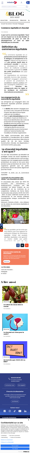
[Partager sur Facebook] (1, 224)
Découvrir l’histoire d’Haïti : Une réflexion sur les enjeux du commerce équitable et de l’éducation (15, 204)
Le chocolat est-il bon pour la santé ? (14, 333)
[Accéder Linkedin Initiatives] (25, 411)
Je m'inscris (15, 401)
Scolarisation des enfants (9, 193)
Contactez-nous (9, 385)
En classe (3, 273)
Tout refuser (15, 448)
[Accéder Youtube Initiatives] (20, 411)
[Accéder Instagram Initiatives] (10, 411)
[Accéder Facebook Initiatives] (5, 411)
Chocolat (15, 24)
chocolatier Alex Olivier (11, 182)
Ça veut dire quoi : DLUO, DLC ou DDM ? (14, 361)
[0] (18, 245)
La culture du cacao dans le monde (13, 305)
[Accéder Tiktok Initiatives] (15, 411)
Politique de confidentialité (7, 442)
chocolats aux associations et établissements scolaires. (15, 184)
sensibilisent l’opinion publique (14, 83)
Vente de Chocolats (7, 270)
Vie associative (14, 20)
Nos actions (4, 20)
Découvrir (6, 261)
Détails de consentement (7, 439)
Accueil (3, 24)
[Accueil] (12, 2)
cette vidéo (17, 145)
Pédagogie (23, 20)
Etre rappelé (21, 385)
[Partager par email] (1, 230)
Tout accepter (15, 445)
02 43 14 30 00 (16, 378)
